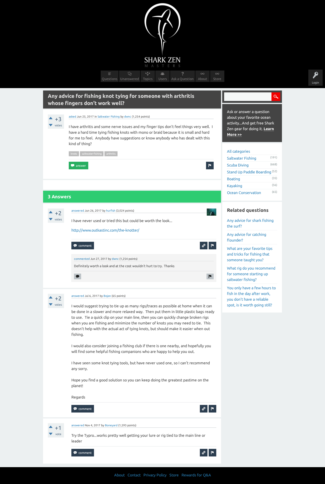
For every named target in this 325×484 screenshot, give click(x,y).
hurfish (110, 210)
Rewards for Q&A (196, 475)
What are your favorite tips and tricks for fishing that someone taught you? (249, 254)
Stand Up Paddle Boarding (249, 172)
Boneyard (111, 425)
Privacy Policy (155, 475)
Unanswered (129, 79)
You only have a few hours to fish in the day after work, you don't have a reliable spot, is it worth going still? (251, 296)
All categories (238, 151)
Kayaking (234, 186)
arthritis (111, 153)
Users (162, 79)
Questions (109, 79)
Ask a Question (182, 79)
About (202, 79)
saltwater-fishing (92, 153)
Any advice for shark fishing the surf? (250, 223)
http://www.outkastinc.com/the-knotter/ (105, 230)
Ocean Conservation (244, 192)
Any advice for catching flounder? (246, 237)
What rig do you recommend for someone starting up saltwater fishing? (251, 274)
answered (77, 210)
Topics (148, 79)
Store (217, 79)
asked (72, 116)
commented (82, 258)
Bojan (107, 295)
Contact (134, 475)
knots (74, 153)
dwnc (127, 116)
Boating (233, 179)
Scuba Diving (238, 165)
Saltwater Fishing (109, 116)
